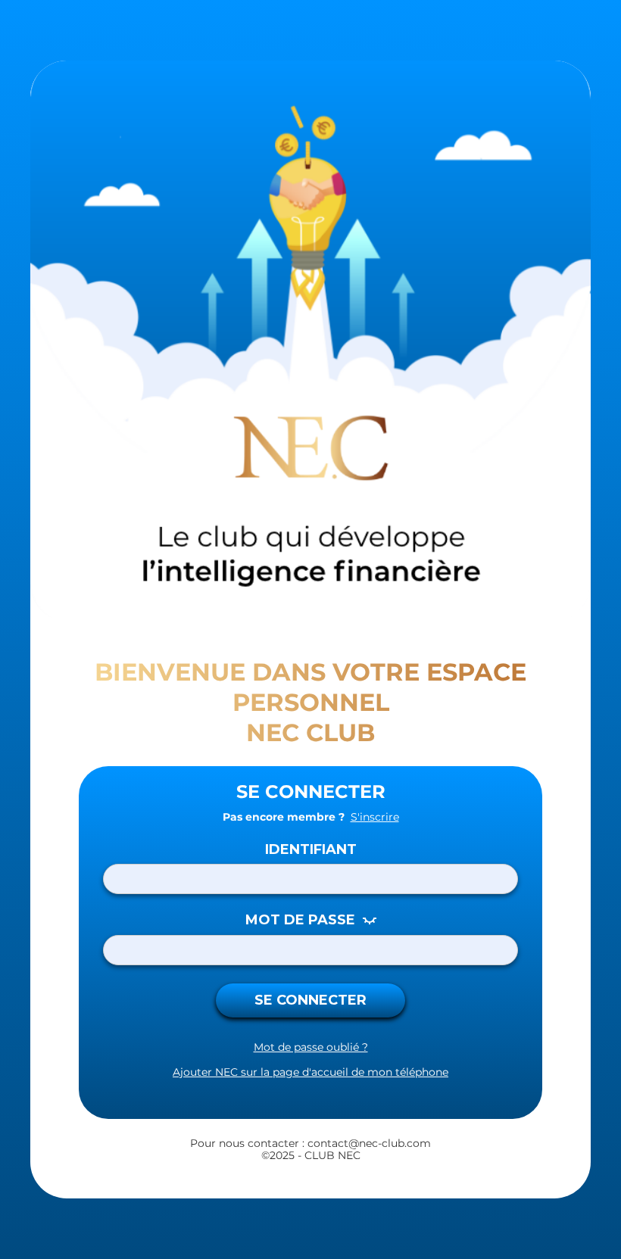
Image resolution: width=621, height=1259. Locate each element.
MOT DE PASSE (300, 920)
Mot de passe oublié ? (311, 1047)
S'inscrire (375, 817)
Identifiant (311, 850)
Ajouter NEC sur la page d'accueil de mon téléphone (310, 1072)
